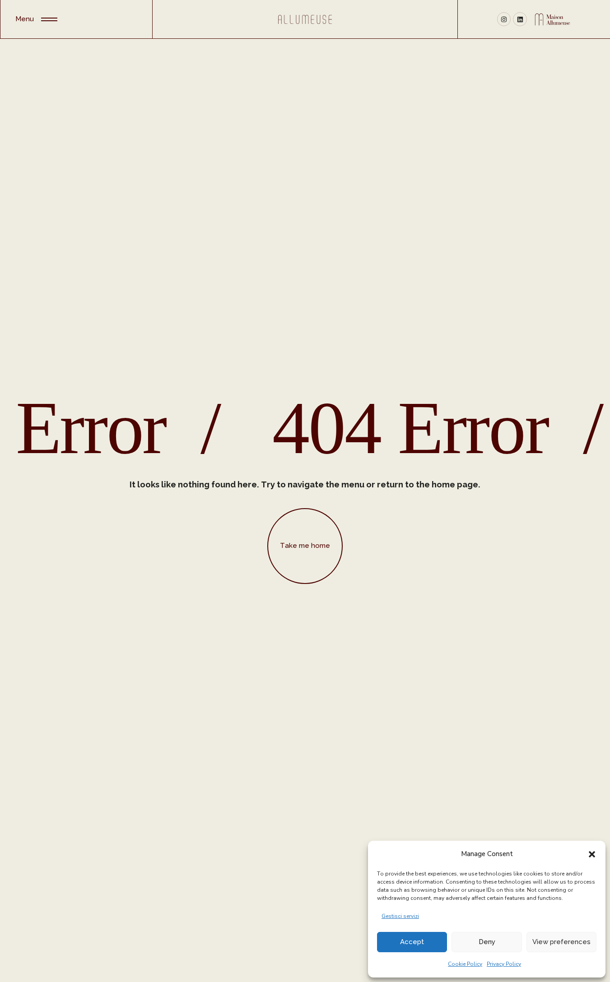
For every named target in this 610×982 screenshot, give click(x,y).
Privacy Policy (504, 964)
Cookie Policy (465, 964)
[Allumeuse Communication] (304, 19)
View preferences (561, 942)
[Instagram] (504, 19)
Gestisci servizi (400, 916)
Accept (412, 942)
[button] (591, 853)
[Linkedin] (520, 19)
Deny (487, 942)
